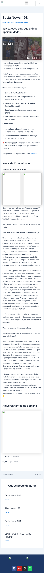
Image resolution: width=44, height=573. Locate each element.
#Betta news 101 (13, 508)
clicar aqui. (35, 154)
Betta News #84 (13, 495)
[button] (26, 3)
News (7, 499)
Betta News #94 (13, 521)
